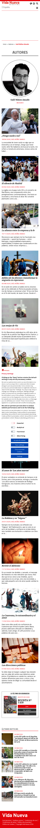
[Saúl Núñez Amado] (20, 95)
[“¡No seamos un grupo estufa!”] (20, 358)
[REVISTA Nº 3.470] (10, 704)
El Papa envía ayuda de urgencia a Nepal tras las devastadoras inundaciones (25, 795)
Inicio (4, 44)
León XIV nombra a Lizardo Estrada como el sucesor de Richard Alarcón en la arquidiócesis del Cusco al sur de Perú (25, 753)
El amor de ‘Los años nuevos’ (15, 470)
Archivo (26, 714)
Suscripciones (6, 820)
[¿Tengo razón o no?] (20, 121)
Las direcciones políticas (13, 665)
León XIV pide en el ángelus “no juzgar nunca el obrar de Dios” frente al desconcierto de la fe (26, 739)
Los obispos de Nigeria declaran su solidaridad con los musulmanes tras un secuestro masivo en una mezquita (25, 783)
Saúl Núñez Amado (18, 139)
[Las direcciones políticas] (20, 650)
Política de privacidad (24, 822)
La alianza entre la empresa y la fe (18, 230)
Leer (26, 706)
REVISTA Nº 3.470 (25, 701)
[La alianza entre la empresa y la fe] (20, 216)
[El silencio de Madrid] (20, 168)
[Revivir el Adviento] (20, 551)
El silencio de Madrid (12, 183)
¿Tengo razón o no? (11, 136)
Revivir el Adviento (11, 566)
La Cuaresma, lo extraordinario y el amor (18, 616)
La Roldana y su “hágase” (14, 518)
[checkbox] (13, 423)
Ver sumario (27, 710)
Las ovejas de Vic (10, 325)
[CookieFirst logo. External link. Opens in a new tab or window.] (6, 370)
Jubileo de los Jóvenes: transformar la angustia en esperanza (19, 279)
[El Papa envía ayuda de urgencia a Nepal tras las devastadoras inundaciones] (7, 795)
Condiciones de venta (9, 822)
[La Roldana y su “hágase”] (20, 503)
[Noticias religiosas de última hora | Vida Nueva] (10, 3)
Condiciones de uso (31, 820)
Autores (11, 44)
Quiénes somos (18, 820)
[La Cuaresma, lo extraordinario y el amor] (20, 600)
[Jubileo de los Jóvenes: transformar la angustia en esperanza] (20, 263)
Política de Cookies (8, 824)
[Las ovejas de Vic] (20, 311)
